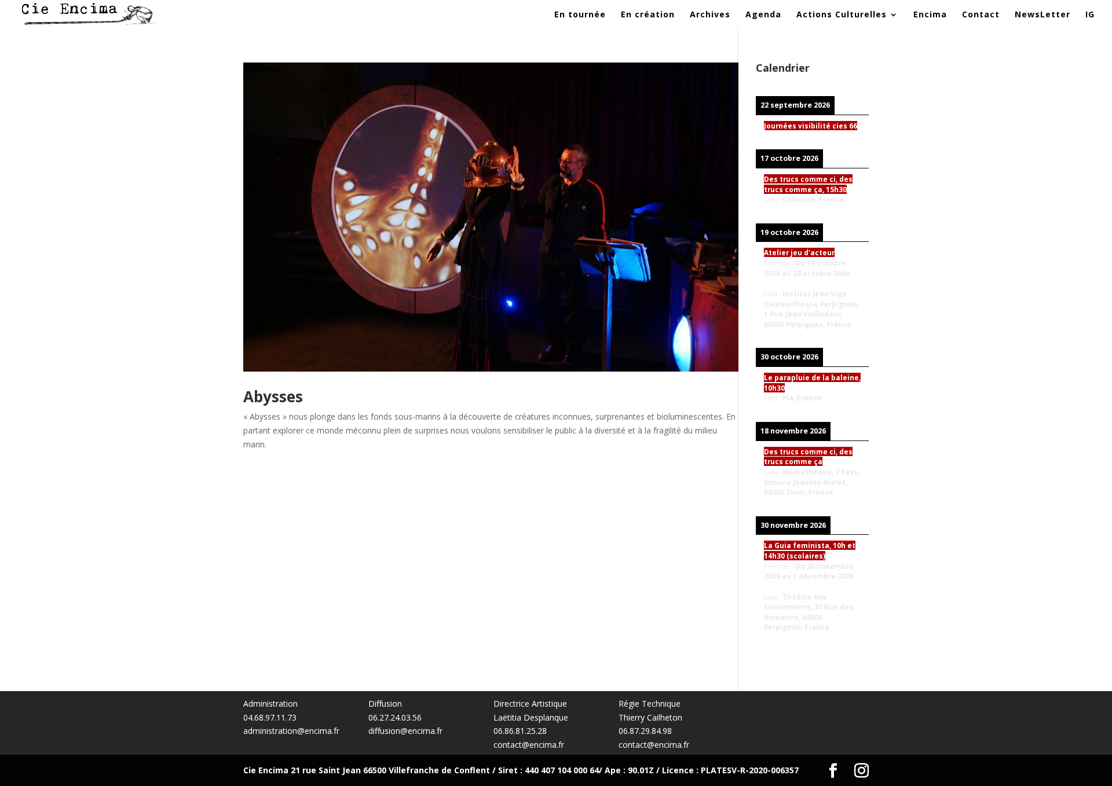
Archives (710, 15)
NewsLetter (1042, 15)
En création (648, 15)
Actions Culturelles (841, 15)
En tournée (580, 15)
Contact (981, 15)
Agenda (763, 15)
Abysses (273, 396)
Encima (930, 15)
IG (1090, 15)
